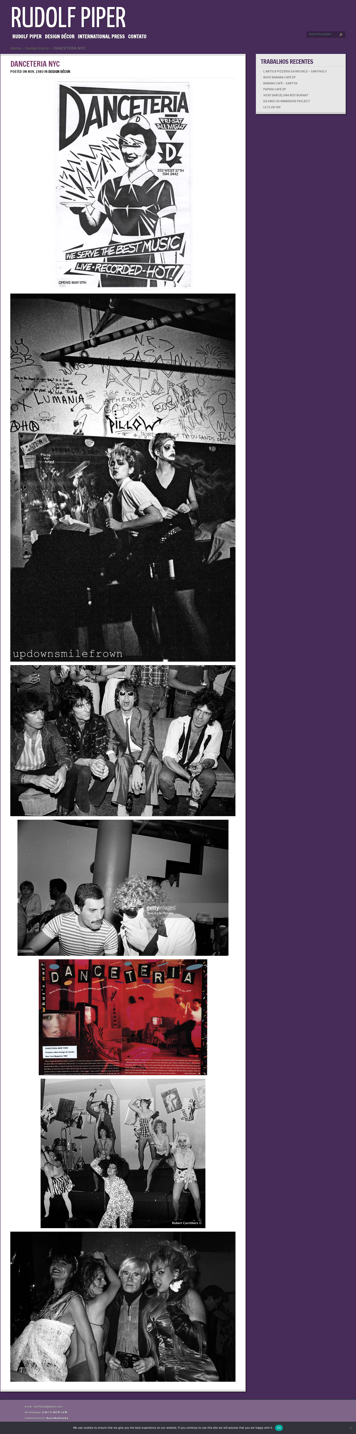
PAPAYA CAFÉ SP (274, 89)
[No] (351, 1428)
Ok (279, 1427)
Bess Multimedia (57, 1418)
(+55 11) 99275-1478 (54, 1412)
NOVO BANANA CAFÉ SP (279, 77)
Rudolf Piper (27, 36)
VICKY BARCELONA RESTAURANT (286, 95)
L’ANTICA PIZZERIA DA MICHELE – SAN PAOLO (295, 71)
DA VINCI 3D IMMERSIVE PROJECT (286, 101)
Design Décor (60, 36)
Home (16, 48)
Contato (137, 36)
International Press (101, 36)
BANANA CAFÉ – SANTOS (280, 83)
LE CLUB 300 (271, 107)
